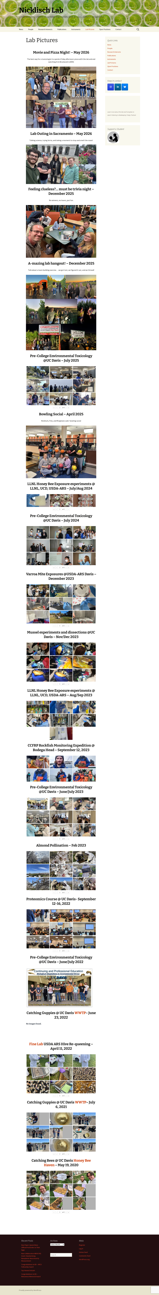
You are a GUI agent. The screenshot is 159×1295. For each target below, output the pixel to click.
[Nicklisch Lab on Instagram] (110, 87)
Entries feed (83, 1252)
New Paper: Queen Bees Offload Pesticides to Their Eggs (30, 1247)
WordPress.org (84, 1259)
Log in (81, 1249)
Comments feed (84, 1256)
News (21, 29)
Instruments (75, 29)
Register (82, 1245)
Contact (118, 29)
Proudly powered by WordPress (30, 1290)
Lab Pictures (89, 29)
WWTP (80, 1013)
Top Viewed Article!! (28, 1270)
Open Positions (104, 29)
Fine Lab (36, 1044)
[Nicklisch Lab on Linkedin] (118, 87)
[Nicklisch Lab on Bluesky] (125, 87)
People (30, 29)
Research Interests (45, 29)
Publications (61, 29)
